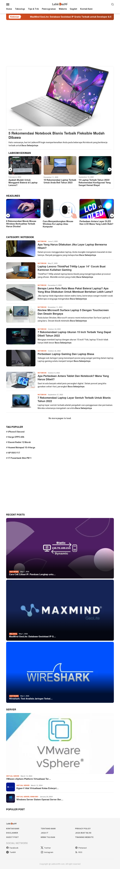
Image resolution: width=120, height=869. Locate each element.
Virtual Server (12, 776)
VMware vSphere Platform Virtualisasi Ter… (28, 778)
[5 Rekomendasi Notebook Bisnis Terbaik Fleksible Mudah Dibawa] (60, 96)
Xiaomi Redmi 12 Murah (19, 442)
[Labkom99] (60, 4)
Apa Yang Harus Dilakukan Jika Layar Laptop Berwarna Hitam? (72, 246)
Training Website (84, 837)
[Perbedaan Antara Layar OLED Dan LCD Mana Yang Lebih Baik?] (60, 208)
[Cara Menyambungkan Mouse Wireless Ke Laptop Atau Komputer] (23, 208)
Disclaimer (12, 833)
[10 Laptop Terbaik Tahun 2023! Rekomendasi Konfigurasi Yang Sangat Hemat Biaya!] (60, 165)
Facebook (14, 848)
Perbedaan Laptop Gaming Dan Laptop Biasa (66, 354)
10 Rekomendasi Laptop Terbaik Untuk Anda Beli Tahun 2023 (24, 181)
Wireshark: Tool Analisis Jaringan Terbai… (31, 698)
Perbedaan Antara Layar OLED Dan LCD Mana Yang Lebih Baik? (60, 222)
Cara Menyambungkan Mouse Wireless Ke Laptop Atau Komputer (21, 224)
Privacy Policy (83, 828)
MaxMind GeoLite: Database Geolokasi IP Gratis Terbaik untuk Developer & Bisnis (50, 16)
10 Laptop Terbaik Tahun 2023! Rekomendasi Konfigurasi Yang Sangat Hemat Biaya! (60, 182)
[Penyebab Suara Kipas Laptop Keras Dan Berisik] (95, 165)
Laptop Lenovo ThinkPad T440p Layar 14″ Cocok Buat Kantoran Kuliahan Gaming (72, 268)
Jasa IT (44, 833)
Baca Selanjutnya (30, 145)
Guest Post (12, 837)
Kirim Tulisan (48, 837)
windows (34, 797)
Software (14, 572)
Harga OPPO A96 (16, 437)
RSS (80, 852)
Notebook (42, 241)
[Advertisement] (60, 43)
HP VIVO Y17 (14, 453)
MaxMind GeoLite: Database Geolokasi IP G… (32, 636)
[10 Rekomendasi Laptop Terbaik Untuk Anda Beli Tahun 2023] (24, 165)
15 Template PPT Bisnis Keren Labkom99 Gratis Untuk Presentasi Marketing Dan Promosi (94, 225)
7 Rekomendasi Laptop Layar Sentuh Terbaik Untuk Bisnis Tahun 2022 (74, 399)
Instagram (48, 852)
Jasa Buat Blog (83, 833)
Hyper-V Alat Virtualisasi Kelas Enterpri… (37, 788)
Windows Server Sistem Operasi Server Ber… (39, 799)
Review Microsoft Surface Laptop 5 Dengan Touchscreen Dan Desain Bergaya (73, 311)
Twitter (47, 848)
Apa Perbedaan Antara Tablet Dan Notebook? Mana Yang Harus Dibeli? (73, 377)
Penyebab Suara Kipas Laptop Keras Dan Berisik (94, 181)
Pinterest (82, 848)
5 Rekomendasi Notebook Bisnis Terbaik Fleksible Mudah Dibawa (56, 135)
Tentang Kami (48, 828)
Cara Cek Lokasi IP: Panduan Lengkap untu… (32, 574)
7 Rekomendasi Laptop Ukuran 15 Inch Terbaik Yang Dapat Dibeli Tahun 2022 (74, 333)
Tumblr (13, 852)
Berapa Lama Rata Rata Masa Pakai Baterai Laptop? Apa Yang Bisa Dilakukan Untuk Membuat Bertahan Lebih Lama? (75, 290)
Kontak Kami (12, 828)
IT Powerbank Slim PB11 (19, 458)
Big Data (13, 634)
